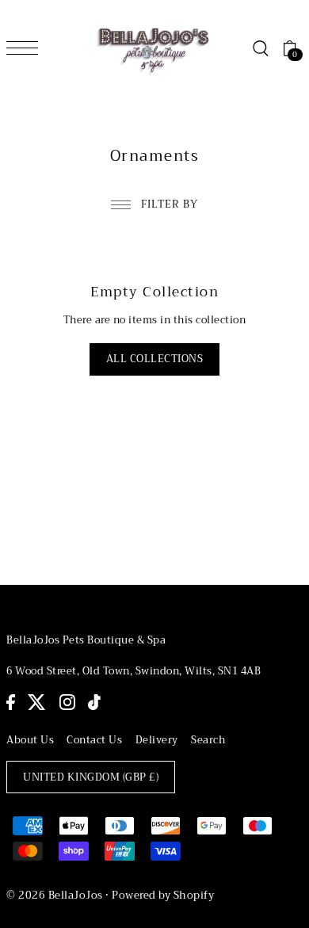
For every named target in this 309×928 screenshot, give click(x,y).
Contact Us (94, 740)
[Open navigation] (26, 47)
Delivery (156, 740)
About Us (30, 740)
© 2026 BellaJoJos (54, 895)
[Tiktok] (94, 702)
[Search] (260, 48)
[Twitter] (37, 702)
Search (208, 740)
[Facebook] (10, 702)
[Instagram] (67, 702)
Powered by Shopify (163, 895)
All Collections (155, 359)
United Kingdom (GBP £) (90, 777)
